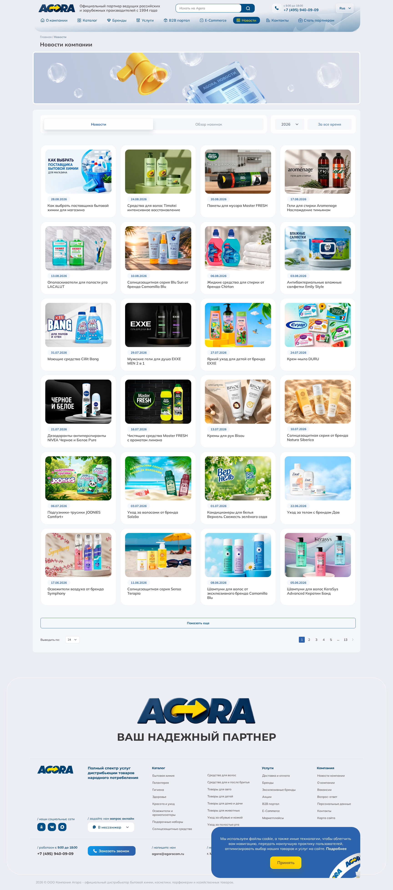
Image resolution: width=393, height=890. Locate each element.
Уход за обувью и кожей (225, 817)
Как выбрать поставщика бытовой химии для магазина (78, 207)
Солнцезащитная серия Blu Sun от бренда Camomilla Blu (157, 284)
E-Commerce (216, 20)
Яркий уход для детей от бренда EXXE (236, 361)
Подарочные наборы (167, 822)
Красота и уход (163, 804)
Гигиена (158, 789)
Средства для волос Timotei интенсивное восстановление (153, 207)
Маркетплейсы (273, 818)
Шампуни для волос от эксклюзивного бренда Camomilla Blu (237, 593)
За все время (329, 124)
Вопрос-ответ (327, 797)
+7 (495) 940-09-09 (301, 10)
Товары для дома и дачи (225, 803)
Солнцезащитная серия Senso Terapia (154, 591)
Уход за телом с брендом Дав (313, 512)
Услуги (148, 20)
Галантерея (160, 782)
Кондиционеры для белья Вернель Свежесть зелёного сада (237, 514)
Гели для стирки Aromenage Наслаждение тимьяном (312, 207)
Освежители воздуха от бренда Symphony (76, 591)
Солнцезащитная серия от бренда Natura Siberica (317, 437)
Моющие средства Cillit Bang (73, 359)
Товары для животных (223, 810)
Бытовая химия (163, 775)
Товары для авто (219, 789)
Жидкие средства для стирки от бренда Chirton (235, 284)
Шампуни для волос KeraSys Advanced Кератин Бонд (312, 591)
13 (345, 640)
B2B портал (179, 20)
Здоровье (159, 797)
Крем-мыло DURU (303, 359)
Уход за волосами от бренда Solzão (152, 514)
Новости (249, 20)
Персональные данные (334, 804)
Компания (325, 768)
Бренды (119, 20)
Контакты (280, 20)
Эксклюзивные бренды (279, 789)
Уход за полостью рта (223, 824)
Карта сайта (326, 818)
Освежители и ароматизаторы (164, 812)
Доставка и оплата (276, 775)
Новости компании (331, 775)
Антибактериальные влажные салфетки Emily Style (314, 284)
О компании (57, 20)
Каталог (90, 20)
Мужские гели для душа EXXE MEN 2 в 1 (154, 361)
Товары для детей (220, 796)
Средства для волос (221, 775)
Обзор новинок (208, 124)
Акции (267, 797)
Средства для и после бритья (228, 782)
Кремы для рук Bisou (225, 436)
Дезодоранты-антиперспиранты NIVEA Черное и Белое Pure (77, 438)
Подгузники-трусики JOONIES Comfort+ (74, 514)
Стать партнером (319, 20)
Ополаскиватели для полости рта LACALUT (78, 284)
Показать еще (198, 623)
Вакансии (324, 789)
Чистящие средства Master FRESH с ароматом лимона (157, 438)
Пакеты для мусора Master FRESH (237, 205)
